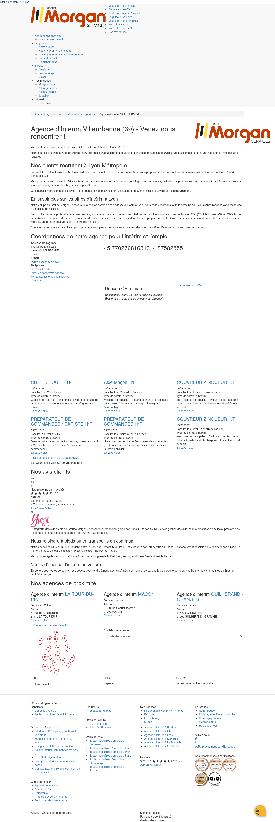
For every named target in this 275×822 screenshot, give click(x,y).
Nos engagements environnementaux (61, 54)
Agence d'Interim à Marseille (161, 738)
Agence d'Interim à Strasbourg (162, 746)
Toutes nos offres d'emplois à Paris (110, 755)
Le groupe (41, 43)
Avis (41, 508)
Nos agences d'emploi (52, 39)
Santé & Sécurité (49, 58)
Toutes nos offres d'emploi (124, 13)
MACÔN (146, 594)
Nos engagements (210, 718)
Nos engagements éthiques (55, 50)
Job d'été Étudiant (100, 727)
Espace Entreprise (100, 710)
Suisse (43, 77)
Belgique (44, 69)
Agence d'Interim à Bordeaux (161, 727)
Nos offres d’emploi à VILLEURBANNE (56, 457)
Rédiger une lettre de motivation (54, 746)
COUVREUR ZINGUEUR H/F (206, 382)
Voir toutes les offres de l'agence (50, 276)
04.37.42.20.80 (40, 269)
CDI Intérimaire (99, 723)
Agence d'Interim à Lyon (158, 735)
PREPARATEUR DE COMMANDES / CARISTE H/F (61, 421)
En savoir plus (39, 411)
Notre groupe (46, 47)
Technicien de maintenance (51, 800)
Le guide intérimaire (120, 17)
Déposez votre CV (119, 9)
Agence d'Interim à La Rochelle (162, 742)
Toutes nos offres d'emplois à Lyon (110, 752)
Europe (39, 65)
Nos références (118, 32)
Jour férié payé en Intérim (50, 757)
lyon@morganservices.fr (45, 261)
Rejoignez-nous (48, 62)
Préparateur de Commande (51, 796)
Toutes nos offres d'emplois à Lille (110, 748)
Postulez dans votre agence (47, 273)
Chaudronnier (43, 789)
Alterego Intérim (48, 88)
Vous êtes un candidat (122, 5)
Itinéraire (36, 280)
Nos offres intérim (119, 24)
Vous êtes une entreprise (123, 20)
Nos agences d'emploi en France (163, 710)
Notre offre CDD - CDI (121, 28)
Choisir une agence (116, 630)
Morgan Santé (47, 84)
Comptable (41, 793)
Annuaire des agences (48, 35)
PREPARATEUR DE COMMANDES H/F (124, 421)
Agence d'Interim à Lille (158, 731)
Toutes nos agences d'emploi (50, 625)
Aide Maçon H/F (120, 382)
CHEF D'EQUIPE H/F (52, 382)
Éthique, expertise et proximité (217, 714)
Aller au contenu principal (15, 2)
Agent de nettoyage (46, 785)
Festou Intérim (47, 92)
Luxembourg (46, 73)
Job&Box (44, 95)
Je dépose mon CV (189, 285)
